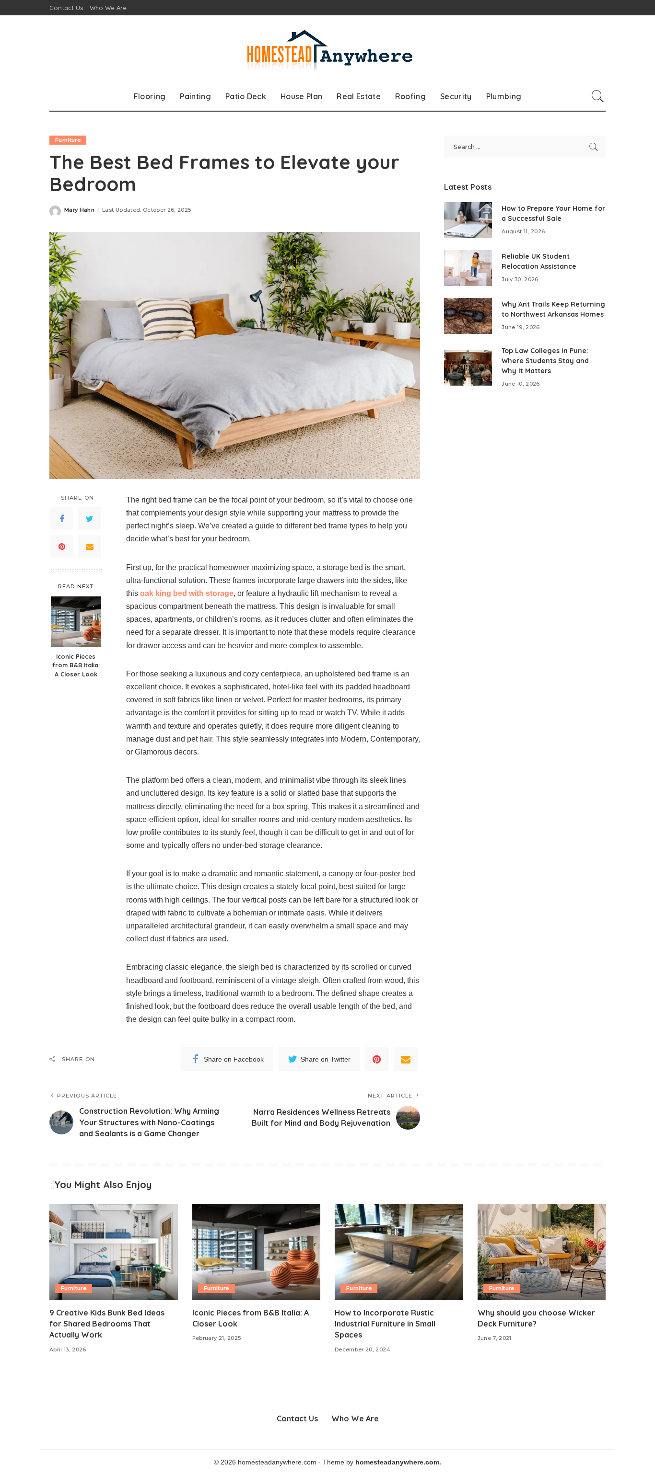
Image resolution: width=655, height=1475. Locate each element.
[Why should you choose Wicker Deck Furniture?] (542, 1252)
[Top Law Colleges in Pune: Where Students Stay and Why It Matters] (468, 368)
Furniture (68, 140)
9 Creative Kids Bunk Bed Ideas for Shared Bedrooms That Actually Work (106, 1323)
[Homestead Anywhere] (327, 48)
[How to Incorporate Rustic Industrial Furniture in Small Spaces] (399, 1252)
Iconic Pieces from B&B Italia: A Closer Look (76, 665)
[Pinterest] (61, 546)
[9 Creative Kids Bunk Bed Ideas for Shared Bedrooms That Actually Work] (113, 1252)
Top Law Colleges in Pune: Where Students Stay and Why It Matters (545, 360)
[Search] (598, 96)
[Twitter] (89, 518)
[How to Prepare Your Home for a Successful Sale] (468, 220)
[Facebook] (61, 518)
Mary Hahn (79, 210)
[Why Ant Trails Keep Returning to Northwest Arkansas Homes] (468, 316)
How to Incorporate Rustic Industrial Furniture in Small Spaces (385, 1323)
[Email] (89, 546)
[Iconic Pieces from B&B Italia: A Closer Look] (76, 621)
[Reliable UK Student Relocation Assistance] (468, 268)
